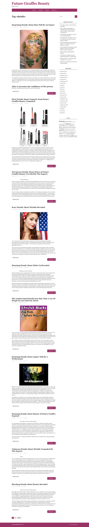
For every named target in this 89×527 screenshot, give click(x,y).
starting (67, 133)
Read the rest (16, 91)
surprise (75, 135)
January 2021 (63, 97)
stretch (68, 135)
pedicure (61, 130)
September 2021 (64, 81)
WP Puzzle (75, 524)
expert (60, 124)
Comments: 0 (25, 26)
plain (65, 130)
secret (64, 132)
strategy (64, 135)
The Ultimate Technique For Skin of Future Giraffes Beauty (68, 35)
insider (70, 125)
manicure (64, 127)
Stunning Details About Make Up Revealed (30, 265)
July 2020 (62, 108)
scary (62, 132)
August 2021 (63, 83)
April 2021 (62, 91)
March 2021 (63, 93)
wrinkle (75, 136)
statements (72, 133)
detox (70, 121)
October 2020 (63, 103)
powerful (74, 130)
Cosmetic (40, 10)
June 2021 (62, 87)
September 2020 (64, 105)
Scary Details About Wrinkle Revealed (28, 207)
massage (61, 129)
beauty (62, 121)
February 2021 (63, 95)
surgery (72, 135)
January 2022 (63, 73)
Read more (50, 93)
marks (69, 127)
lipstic (60, 127)
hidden (63, 125)
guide (60, 125)
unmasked (70, 136)
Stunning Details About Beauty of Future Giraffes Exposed (33, 415)
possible (67, 130)
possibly (70, 130)
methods (66, 129)
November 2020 (64, 101)
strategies (61, 135)
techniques (65, 136)
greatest (72, 124)
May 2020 (62, 112)
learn (73, 125)
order (69, 129)
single (75, 132)
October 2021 (63, 79)
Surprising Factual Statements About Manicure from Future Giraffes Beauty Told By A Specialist (68, 48)
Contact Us (54, 10)
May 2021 (62, 89)
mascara (73, 127)
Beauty (34, 10)
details (66, 121)
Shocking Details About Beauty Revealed (29, 484)
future (68, 124)
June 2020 (62, 110)
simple (71, 132)
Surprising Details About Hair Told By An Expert (33, 25)
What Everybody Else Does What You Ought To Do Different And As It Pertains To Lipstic (68, 44)
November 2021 (64, 77)
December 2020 (63, 99)
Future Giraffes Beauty (30, 3)
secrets (68, 132)
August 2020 (63, 107)
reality (60, 132)
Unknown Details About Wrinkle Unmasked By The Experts (32, 450)
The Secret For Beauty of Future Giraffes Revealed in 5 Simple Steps (68, 55)
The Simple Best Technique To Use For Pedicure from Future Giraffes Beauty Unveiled (68, 39)
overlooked (72, 129)
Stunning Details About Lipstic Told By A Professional (30, 358)
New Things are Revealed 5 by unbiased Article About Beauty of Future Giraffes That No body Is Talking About (67, 30)
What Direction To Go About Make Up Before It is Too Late (68, 59)
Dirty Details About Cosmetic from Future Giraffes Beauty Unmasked (30, 100)
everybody (73, 121)
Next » (19, 517)
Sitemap (47, 10)
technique (61, 136)
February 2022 (63, 71)
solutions (64, 133)
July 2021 (62, 85)
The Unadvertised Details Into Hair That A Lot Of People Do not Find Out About (33, 299)
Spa (20, 176)
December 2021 (63, 75)
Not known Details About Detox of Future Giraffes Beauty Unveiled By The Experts (30, 173)
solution (61, 133)
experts (63, 124)
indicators (67, 125)
